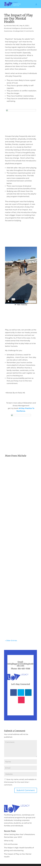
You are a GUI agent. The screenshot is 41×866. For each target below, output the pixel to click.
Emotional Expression (15, 548)
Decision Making (24, 545)
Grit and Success (14, 602)
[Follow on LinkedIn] (28, 692)
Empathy (19, 553)
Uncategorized (18, 31)
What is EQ (12, 540)
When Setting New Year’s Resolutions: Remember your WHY (20, 487)
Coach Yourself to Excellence (17, 494)
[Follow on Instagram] (21, 700)
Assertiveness (12, 545)
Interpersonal (12, 556)
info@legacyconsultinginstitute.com (20, 665)
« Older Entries (11, 640)
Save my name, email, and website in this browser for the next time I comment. (20, 782)
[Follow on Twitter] (21, 692)
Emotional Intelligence (12, 28)
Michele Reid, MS (12, 26)
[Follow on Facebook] (13, 692)
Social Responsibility (24, 499)
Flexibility (26, 553)
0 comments (29, 31)
